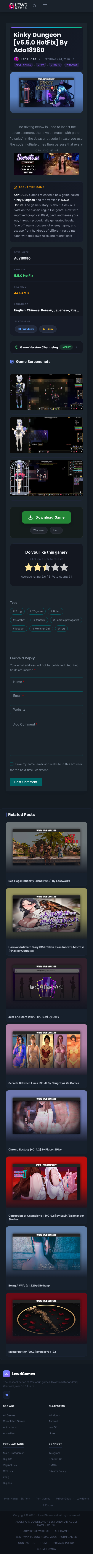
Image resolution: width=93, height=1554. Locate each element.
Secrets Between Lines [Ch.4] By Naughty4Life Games (43, 1083)
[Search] (34, 6)
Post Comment (25, 782)
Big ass (7, 1483)
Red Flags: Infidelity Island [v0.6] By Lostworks (39, 881)
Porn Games (43, 1498)
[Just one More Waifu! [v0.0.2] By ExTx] (46, 983)
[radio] (29, 568)
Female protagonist (66, 620)
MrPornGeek (63, 1498)
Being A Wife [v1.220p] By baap (29, 1285)
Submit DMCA (46, 1549)
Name (18, 682)
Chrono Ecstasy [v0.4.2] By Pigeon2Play (35, 1149)
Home (44, 1542)
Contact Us (55, 1459)
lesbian (18, 628)
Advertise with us (36, 1531)
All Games (9, 1415)
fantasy (39, 620)
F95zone (48, 1505)
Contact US (26, 1542)
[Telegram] (6, 1395)
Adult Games (23, 64)
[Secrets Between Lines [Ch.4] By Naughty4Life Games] (46, 1049)
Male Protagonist (13, 1453)
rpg (61, 628)
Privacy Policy (57, 1471)
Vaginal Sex (10, 1465)
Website (19, 709)
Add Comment (25, 724)
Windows (71, 64)
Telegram (54, 1453)
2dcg (17, 611)
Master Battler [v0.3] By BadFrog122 (32, 1351)
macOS (53, 1427)
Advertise (8, 1433)
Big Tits (7, 1459)
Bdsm (55, 611)
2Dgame (36, 611)
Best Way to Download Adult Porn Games (46, 1536)
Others (55, 64)
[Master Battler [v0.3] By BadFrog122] (46, 1318)
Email (18, 696)
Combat (19, 620)
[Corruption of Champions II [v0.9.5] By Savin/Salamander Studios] (46, 1182)
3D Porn (25, 1498)
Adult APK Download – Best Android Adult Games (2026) (46, 1523)
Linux (41, 64)
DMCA (53, 1465)
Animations (9, 1427)
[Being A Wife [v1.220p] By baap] (46, 1251)
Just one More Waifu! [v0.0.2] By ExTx (33, 1017)
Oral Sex (8, 1471)
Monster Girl (41, 628)
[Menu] (45, 6)
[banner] (46, 173)
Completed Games (14, 1421)
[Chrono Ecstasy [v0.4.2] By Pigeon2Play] (46, 1115)
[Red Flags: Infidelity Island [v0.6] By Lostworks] (46, 847)
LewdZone (83, 1498)
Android (53, 1421)
